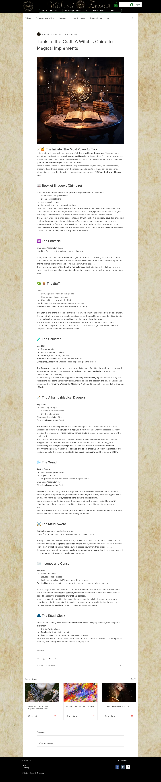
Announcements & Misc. (45, 18)
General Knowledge (77, 18)
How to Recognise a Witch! (117, 706)
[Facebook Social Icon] (117, 767)
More (109, 18)
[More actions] (122, 34)
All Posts (28, 18)
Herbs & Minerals (95, 18)
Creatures (62, 18)
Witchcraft (41, 650)
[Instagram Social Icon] (128, 767)
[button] (116, 4)
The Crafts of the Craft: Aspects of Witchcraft (38, 707)
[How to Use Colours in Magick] (81, 692)
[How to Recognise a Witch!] (119, 692)
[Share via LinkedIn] (49, 658)
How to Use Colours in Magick (80, 706)
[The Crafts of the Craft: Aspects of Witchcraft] (42, 692)
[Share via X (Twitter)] (44, 658)
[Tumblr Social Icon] (123, 767)
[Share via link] (55, 658)
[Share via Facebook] (38, 658)
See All (133, 679)
